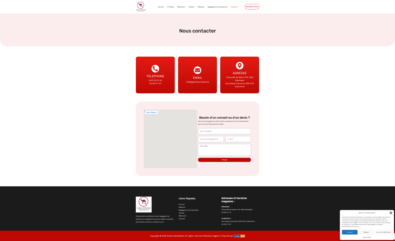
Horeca (191, 7)
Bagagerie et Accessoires (217, 7)
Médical (201, 7)
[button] (391, 213)
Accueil (161, 7)
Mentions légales (212, 236)
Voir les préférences (383, 232)
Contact (234, 7)
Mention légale (367, 237)
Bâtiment (181, 7)
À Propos (170, 7)
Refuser (366, 232)
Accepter (350, 232)
